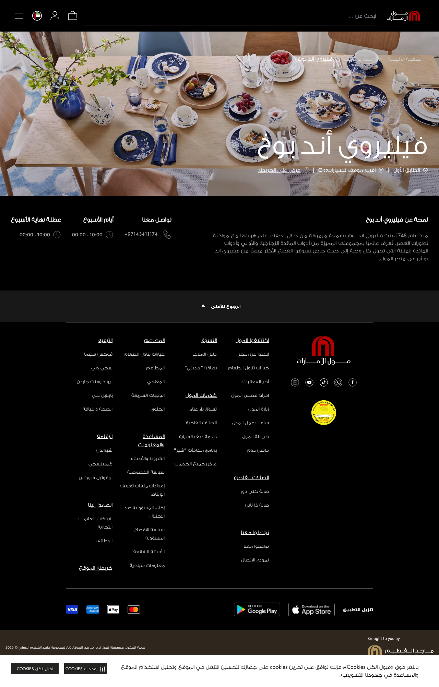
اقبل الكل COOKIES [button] (35, 669)
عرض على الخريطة (279, 170)
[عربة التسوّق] (72, 19)
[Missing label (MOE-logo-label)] (403, 16)
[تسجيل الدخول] (54, 15)
